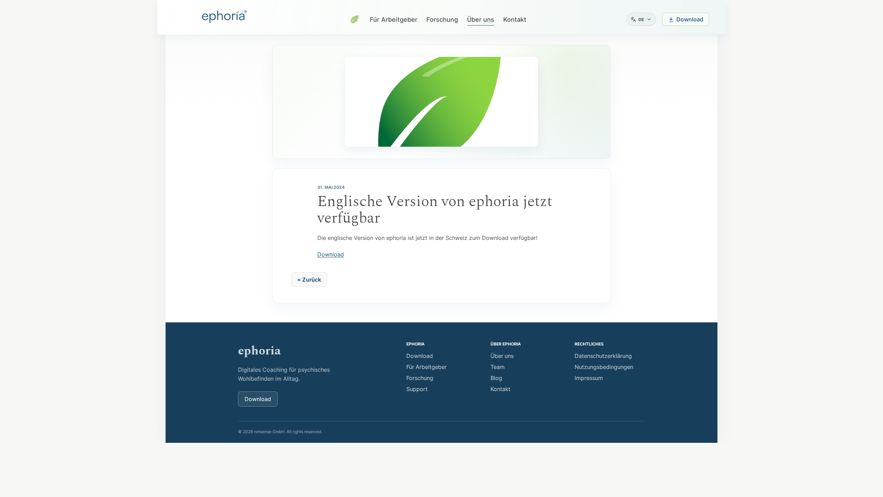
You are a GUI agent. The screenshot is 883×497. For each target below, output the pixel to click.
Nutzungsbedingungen (604, 366)
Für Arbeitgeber (393, 19)
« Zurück (309, 279)
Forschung (442, 19)
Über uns (480, 19)
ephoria (259, 351)
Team (497, 366)
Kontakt (514, 19)
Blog (496, 377)
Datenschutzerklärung (603, 355)
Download (330, 254)
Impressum (589, 377)
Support (417, 389)
